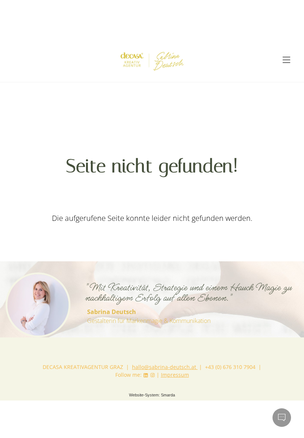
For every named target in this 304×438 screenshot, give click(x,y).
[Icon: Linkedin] (145, 374)
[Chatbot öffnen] (281, 417)
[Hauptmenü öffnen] (286, 60)
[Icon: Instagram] (152, 374)
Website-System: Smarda (152, 395)
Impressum (175, 374)
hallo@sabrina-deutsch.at (165, 366)
